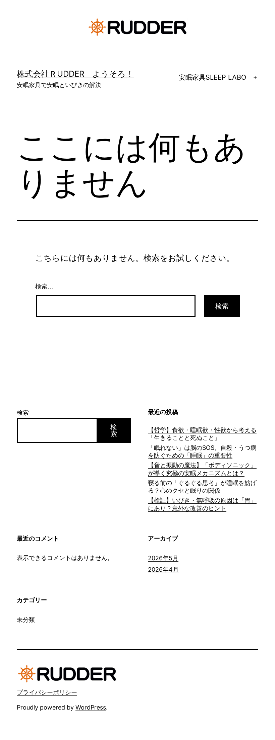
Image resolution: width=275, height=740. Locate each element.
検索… (44, 286)
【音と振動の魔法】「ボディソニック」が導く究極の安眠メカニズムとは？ (202, 469)
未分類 (26, 619)
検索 (23, 412)
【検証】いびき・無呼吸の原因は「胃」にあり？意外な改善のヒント (202, 504)
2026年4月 (163, 569)
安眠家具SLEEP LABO (212, 77)
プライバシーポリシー (47, 692)
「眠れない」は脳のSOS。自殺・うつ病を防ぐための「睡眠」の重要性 (202, 451)
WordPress (90, 707)
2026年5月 (163, 558)
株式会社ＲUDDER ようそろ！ (75, 74)
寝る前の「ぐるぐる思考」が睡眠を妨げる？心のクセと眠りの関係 (202, 486)
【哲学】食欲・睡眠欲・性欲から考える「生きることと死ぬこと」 (202, 433)
